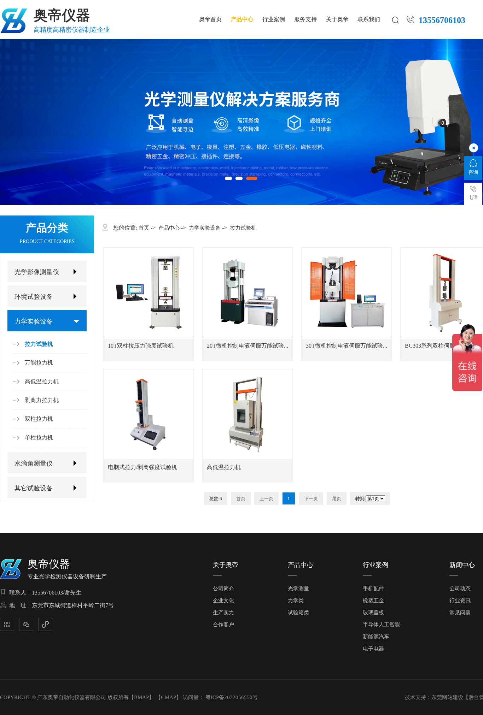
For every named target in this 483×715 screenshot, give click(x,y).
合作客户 (223, 624)
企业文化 (223, 600)
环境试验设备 (33, 296)
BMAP (141, 697)
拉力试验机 (39, 344)
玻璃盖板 (373, 612)
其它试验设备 (33, 488)
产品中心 (242, 19)
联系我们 (368, 19)
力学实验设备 (33, 321)
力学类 (296, 600)
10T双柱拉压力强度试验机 (141, 346)
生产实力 (223, 612)
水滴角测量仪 (33, 463)
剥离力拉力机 (42, 400)
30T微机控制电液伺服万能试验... (346, 346)
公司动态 (460, 588)
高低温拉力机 (42, 381)
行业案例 (273, 19)
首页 (144, 228)
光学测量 (298, 588)
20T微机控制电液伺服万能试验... (247, 346)
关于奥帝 (337, 19)
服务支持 (305, 19)
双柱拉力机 (39, 419)
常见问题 (460, 612)
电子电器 (373, 648)
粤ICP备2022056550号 (231, 697)
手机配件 (373, 588)
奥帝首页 (210, 19)
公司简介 (223, 588)
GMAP (168, 697)
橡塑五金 (373, 600)
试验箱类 (298, 612)
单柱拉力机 (39, 438)
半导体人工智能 (381, 624)
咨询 (473, 172)
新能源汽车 (376, 636)
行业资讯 (460, 600)
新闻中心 (462, 564)
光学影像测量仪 (36, 272)
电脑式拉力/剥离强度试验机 (142, 467)
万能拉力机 (39, 363)
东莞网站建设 (447, 697)
